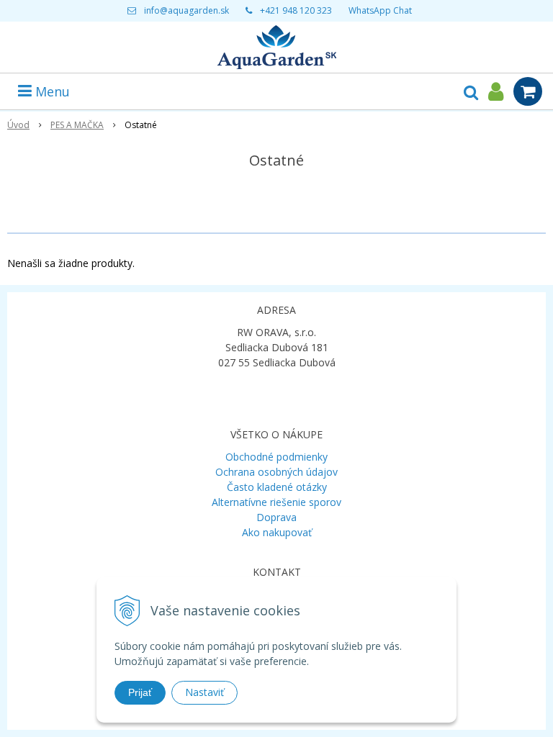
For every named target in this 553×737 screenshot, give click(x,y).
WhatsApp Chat (380, 10)
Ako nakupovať (277, 532)
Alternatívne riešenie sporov (276, 502)
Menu (51, 91)
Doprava (276, 517)
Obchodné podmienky (276, 457)
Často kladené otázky (277, 487)
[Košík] (527, 91)
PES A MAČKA (77, 125)
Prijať (140, 692)
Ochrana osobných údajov (276, 472)
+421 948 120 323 (296, 10)
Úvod (18, 125)
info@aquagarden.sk (186, 10)
